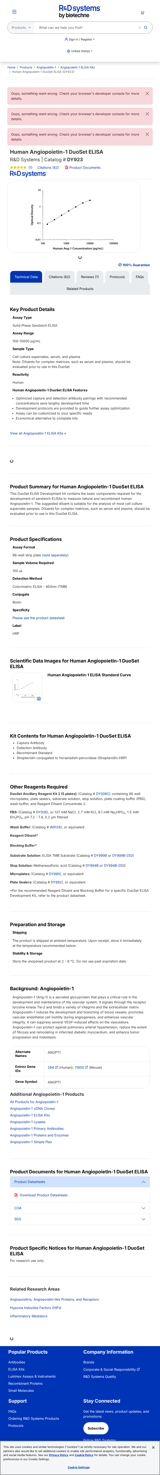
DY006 (41, 812)
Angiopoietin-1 (46, 67)
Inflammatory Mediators (28, 1316)
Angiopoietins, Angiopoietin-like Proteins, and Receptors (54, 1299)
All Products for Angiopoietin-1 (34, 1102)
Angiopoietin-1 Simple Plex (31, 1142)
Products (26, 67)
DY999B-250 (122, 855)
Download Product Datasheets (44, 1195)
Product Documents (84, 167)
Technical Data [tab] (26, 277)
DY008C (102, 794)
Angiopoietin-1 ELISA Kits (77, 67)
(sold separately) (55, 555)
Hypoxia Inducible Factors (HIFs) (35, 1308)
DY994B (92, 865)
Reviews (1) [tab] (90, 277)
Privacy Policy (58, 1455)
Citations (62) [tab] (59, 277)
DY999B (100, 855)
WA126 (55, 827)
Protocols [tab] (117, 277)
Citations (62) (49, 167)
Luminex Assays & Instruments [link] (32, 1376)
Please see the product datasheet (38, 618)
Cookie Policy (84, 1455)
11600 (79, 1067)
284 (51, 1067)
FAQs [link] (12, 1411)
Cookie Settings (79, 1467)
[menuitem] (11, 67)
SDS (17, 1219)
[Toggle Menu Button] (14, 11)
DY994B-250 (114, 865)
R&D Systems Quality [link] (99, 1376)
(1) (30, 167)
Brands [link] (88, 1362)
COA (17, 1208)
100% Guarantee (136, 265)
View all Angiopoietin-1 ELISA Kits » (38, 433)
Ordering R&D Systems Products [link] (33, 1418)
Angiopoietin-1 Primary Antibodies (37, 1128)
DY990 (54, 874)
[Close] (147, 93)
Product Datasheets (29, 1182)
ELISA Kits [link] (16, 1369)
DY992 (56, 882)
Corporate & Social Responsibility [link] (109, 1369)
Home (11, 67)
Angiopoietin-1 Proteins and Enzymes (39, 1135)
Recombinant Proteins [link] (25, 1383)
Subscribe (96, 1428)
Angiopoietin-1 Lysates (27, 1122)
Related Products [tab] (80, 289)
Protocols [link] (15, 1425)
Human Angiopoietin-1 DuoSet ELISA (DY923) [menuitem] (43, 71)
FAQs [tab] (140, 277)
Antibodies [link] (16, 1362)
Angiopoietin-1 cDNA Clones (32, 1108)
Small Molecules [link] (21, 1390)
